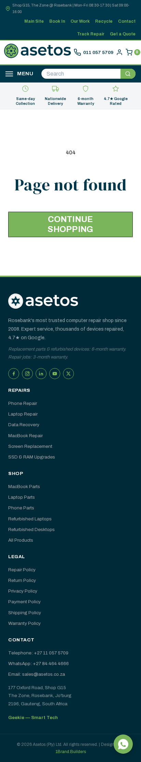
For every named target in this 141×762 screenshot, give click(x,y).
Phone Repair (22, 403)
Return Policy (22, 580)
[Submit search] (128, 74)
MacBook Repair (25, 435)
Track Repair (90, 34)
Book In (57, 21)
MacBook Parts (24, 486)
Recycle (104, 21)
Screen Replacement (30, 446)
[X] (68, 373)
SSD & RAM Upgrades (31, 457)
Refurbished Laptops (30, 518)
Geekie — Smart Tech (33, 717)
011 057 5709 (98, 52)
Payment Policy (24, 601)
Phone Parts (21, 507)
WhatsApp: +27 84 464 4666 (38, 663)
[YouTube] (54, 373)
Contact (127, 21)
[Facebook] (13, 373)
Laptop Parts (21, 497)
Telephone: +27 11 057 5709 (38, 652)
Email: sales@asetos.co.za (36, 674)
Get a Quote (123, 34)
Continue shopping (70, 224)
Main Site (34, 21)
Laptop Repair (23, 414)
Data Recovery (23, 424)
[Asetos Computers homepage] (37, 52)
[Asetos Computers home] (43, 301)
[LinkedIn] (41, 373)
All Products (20, 540)
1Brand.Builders (70, 751)
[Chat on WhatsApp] (123, 744)
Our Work (80, 21)
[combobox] (80, 74)
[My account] (119, 52)
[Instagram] (27, 373)
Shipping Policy (24, 612)
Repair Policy (22, 569)
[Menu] (9, 73)
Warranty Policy (24, 623)
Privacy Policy (22, 591)
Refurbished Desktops (31, 529)
